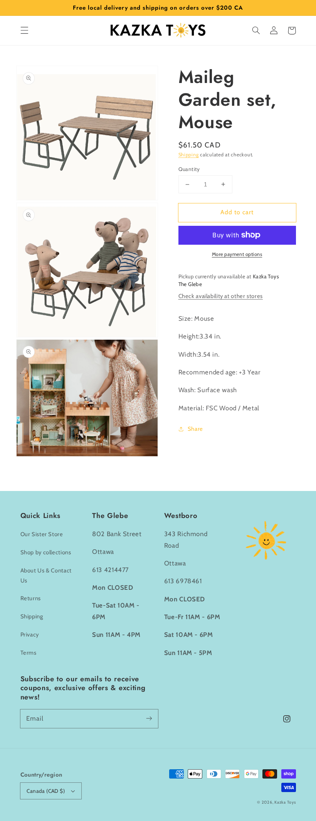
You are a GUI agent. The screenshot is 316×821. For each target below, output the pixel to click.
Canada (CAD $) (46, 791)
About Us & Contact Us (46, 575)
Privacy (29, 634)
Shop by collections (45, 552)
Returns (30, 598)
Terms (28, 652)
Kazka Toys (285, 802)
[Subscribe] (149, 718)
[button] (24, 30)
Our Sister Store (41, 534)
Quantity (189, 169)
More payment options (237, 254)
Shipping (188, 154)
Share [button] (195, 428)
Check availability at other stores (220, 296)
